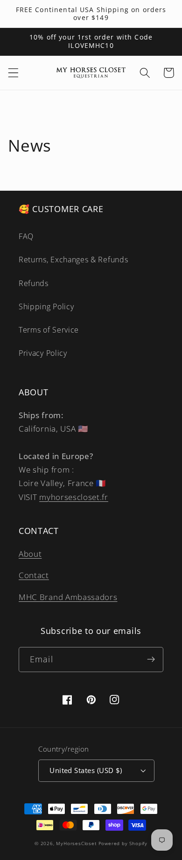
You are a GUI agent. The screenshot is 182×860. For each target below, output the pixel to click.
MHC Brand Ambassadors (68, 597)
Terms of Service (49, 330)
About (30, 553)
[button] (13, 73)
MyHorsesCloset (76, 843)
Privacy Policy (43, 353)
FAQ (26, 236)
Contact (34, 575)
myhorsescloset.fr (73, 497)
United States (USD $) (85, 770)
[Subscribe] (151, 659)
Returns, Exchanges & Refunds (73, 259)
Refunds (34, 283)
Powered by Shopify (123, 843)
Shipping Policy (46, 306)
